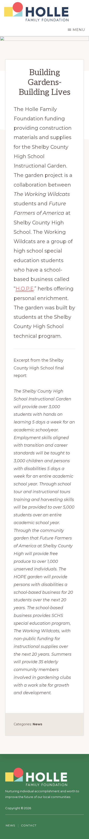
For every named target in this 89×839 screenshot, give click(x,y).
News (37, 724)
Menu (79, 30)
